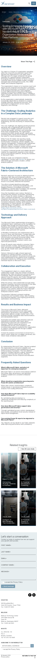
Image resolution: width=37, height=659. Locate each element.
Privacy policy (5, 657)
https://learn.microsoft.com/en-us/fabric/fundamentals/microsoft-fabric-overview (17, 208)
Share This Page (27, 61)
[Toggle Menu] (33, 3)
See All (27, 449)
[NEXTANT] (7, 3)
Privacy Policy (18, 582)
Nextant (21, 159)
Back (4, 12)
